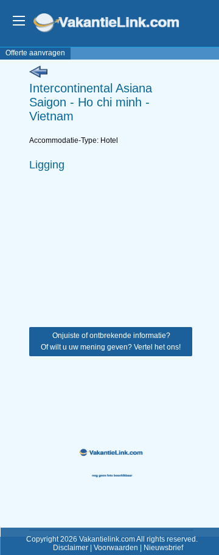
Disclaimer (70, 547)
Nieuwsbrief (163, 547)
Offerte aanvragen (35, 53)
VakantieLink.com (114, 24)
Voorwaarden (116, 547)
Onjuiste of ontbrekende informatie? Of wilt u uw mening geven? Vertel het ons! (111, 341)
